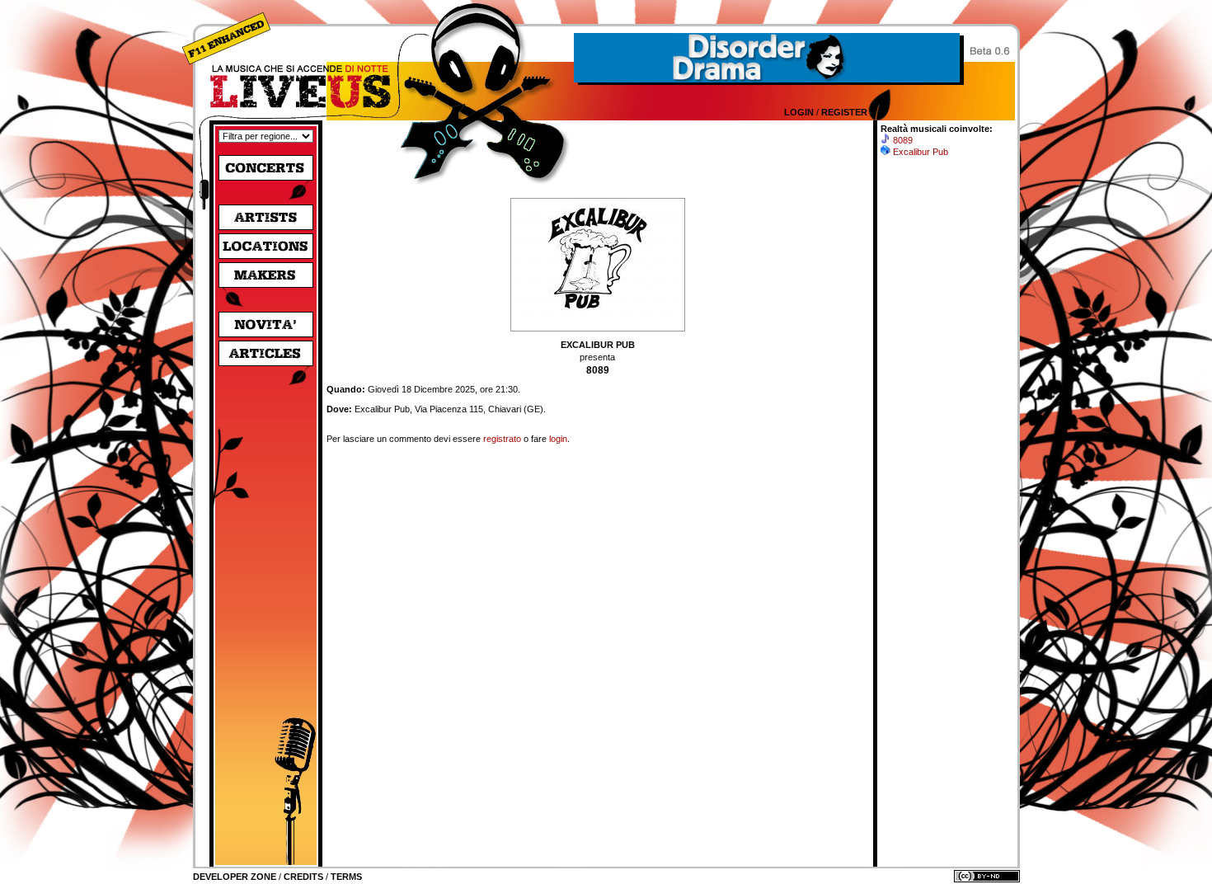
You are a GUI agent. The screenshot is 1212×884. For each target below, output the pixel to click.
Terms (346, 877)
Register (844, 112)
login (558, 439)
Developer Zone (234, 877)
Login (799, 112)
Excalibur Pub (920, 152)
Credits (303, 877)
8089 (903, 140)
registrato (502, 439)
